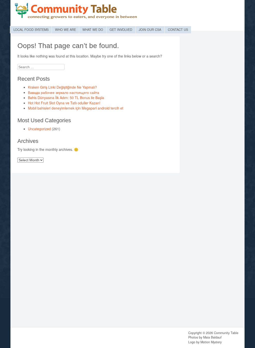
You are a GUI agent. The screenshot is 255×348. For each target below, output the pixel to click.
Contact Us (178, 29)
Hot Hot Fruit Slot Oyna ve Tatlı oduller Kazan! (64, 102)
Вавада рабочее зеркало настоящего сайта (63, 92)
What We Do (92, 29)
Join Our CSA (150, 29)
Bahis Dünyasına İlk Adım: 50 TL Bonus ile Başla (66, 97)
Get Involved (121, 29)
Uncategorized (39, 128)
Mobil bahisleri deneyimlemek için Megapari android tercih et (75, 108)
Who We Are (65, 29)
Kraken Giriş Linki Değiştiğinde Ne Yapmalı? (62, 87)
